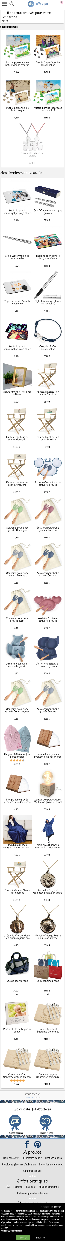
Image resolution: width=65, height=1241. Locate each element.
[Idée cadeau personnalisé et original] (37, 6)
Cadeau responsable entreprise (32, 1193)
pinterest (37, 1144)
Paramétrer (40, 1237)
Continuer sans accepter (51, 1206)
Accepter (23, 1237)
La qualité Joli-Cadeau (32, 1109)
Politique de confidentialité (11, 1230)
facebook (27, 1144)
